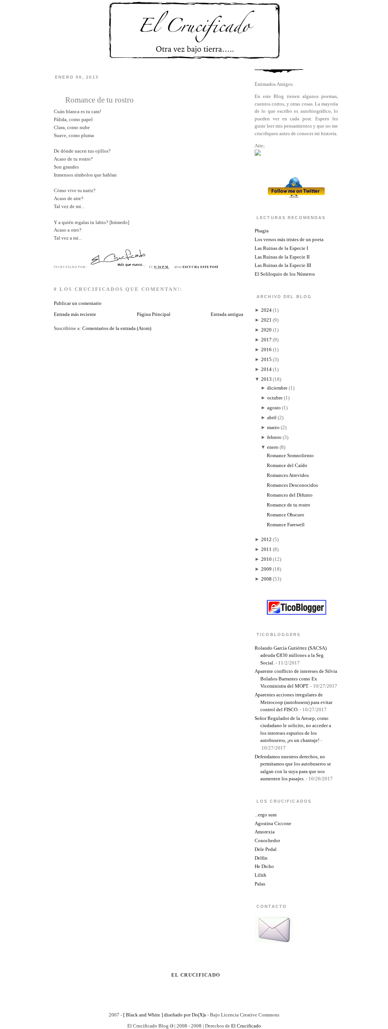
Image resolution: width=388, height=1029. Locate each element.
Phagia (262, 231)
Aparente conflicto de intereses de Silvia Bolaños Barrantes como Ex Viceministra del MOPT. (296, 678)
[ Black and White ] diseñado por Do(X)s (164, 1015)
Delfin (261, 858)
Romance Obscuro (285, 515)
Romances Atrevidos (288, 475)
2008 (266, 579)
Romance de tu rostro (99, 99)
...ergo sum (266, 815)
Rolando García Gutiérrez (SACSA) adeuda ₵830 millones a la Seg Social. (291, 655)
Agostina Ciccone (273, 823)
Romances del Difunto (290, 495)
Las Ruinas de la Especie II (282, 257)
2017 (266, 339)
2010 (266, 559)
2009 (266, 569)
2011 (266, 549)
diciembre (277, 388)
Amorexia (265, 832)
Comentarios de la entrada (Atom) (116, 328)
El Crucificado (246, 1026)
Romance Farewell (286, 524)
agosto (274, 407)
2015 (266, 359)
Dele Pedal (266, 849)
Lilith (260, 875)
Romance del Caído (287, 465)
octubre (275, 398)
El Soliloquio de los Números (285, 274)
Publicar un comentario (78, 303)
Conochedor (267, 840)
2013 (266, 379)
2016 (266, 349)
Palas (260, 884)
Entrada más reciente (75, 314)
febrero (274, 437)
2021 (266, 320)
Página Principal (154, 314)
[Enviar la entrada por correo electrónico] (220, 267)
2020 (266, 330)
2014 (266, 369)
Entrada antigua (227, 314)
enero (272, 447)
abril (272, 417)
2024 (266, 310)
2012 (266, 539)
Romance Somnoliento (290, 455)
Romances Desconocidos (292, 485)
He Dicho (264, 866)
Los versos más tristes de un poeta (289, 239)
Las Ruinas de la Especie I (281, 248)
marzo (273, 427)
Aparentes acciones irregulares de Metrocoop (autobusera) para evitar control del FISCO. (293, 702)
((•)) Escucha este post (197, 267)
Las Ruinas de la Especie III (283, 265)
